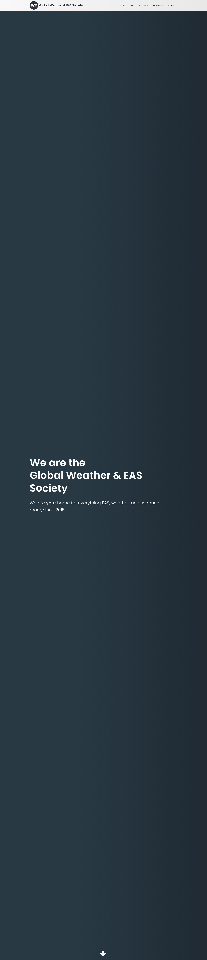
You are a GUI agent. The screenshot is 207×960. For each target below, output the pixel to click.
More (170, 5)
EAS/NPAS (157, 5)
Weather (142, 5)
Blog (132, 5)
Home (122, 5)
